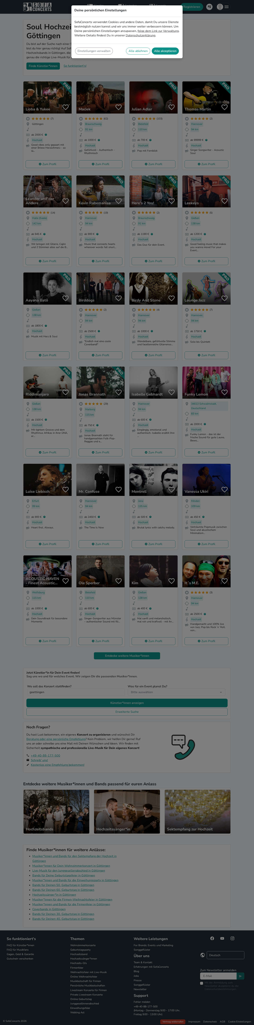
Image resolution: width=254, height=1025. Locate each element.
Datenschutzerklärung (140, 35)
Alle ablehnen (138, 51)
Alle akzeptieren (165, 51)
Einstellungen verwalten (94, 51)
